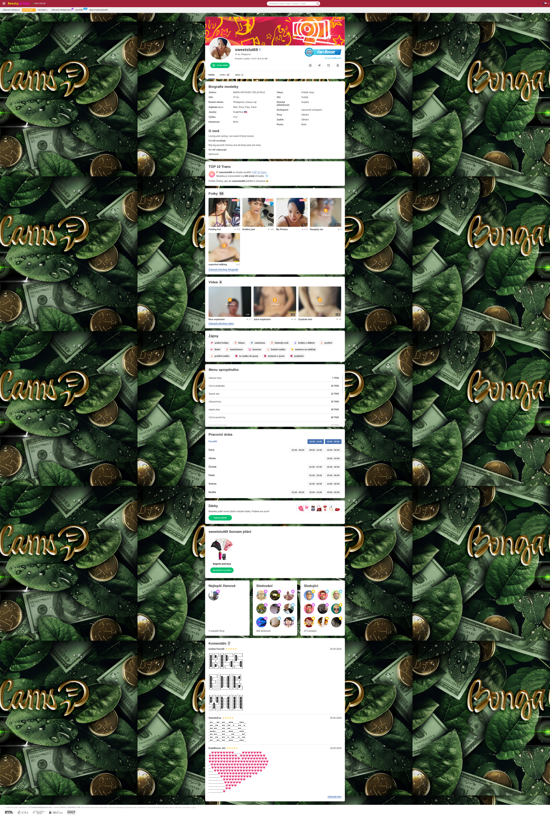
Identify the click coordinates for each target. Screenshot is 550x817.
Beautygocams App (99, 10)
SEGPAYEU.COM (74, 807)
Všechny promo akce (61, 10)
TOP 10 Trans (259, 172)
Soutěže (79, 10)
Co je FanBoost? (333, 58)
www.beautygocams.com (42, 807)
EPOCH (63, 807)
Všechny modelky (11, 10)
